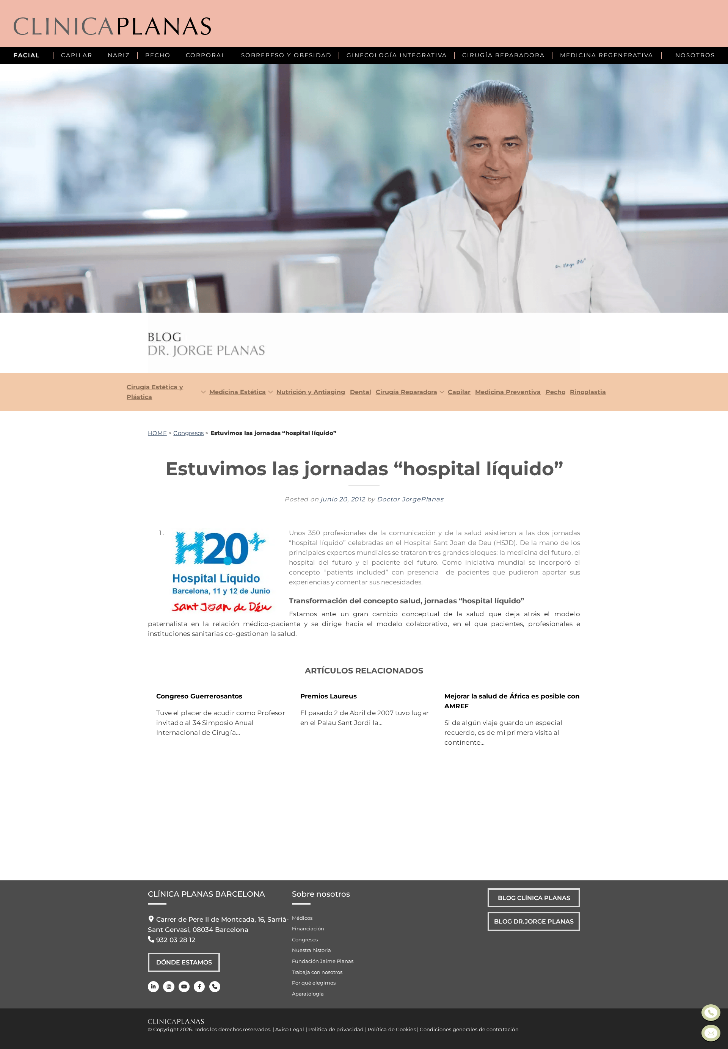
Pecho (555, 392)
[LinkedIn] (153, 986)
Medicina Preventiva (508, 392)
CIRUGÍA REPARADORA (503, 55)
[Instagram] (168, 986)
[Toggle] (202, 392)
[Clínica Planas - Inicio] (112, 27)
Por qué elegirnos (314, 983)
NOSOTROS (695, 55)
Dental (360, 392)
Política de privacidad (336, 1029)
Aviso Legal (289, 1029)
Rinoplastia (588, 392)
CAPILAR (77, 55)
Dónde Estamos (184, 962)
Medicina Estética (237, 392)
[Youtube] (184, 986)
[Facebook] (199, 986)
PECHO (158, 55)
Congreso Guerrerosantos (199, 696)
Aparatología (308, 994)
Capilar (459, 392)
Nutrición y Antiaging (310, 392)
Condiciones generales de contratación (469, 1029)
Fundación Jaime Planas (322, 961)
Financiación (308, 928)
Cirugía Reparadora (406, 392)
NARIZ (119, 55)
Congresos (188, 433)
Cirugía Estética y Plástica (155, 392)
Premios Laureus (328, 696)
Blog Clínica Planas (534, 898)
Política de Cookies (392, 1029)
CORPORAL (206, 55)
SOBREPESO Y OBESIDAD (286, 55)
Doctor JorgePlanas (410, 499)
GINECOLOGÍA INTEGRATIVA (397, 55)
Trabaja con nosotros (317, 972)
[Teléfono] (214, 986)
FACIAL (27, 55)
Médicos (302, 918)
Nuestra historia (311, 950)
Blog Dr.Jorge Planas (534, 921)
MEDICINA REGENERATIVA (606, 55)
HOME (157, 433)
